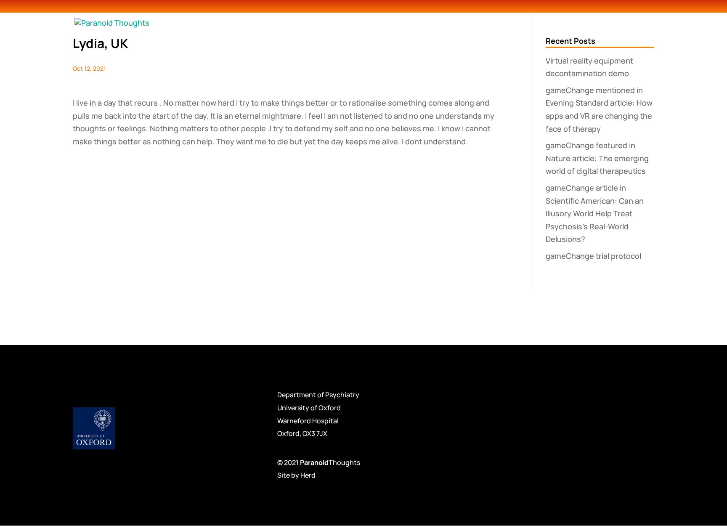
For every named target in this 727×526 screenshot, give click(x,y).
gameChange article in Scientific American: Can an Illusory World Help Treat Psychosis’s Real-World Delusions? (595, 213)
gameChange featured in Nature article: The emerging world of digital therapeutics (597, 158)
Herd (308, 475)
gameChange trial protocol (593, 256)
